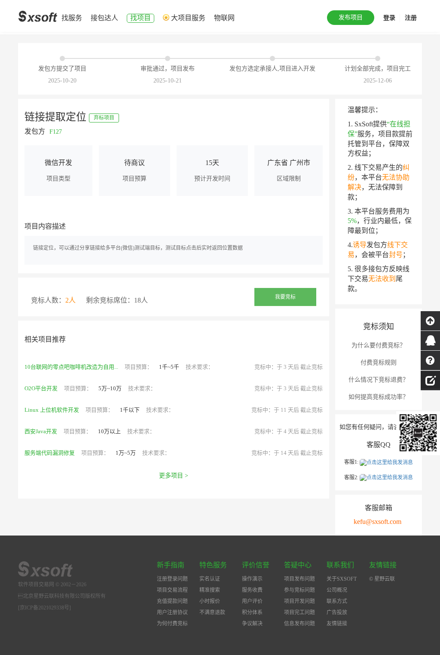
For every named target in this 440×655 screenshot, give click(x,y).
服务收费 (252, 590)
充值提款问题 (172, 601)
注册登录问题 (172, 579)
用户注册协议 (172, 612)
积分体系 (252, 612)
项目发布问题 (299, 579)
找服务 (71, 17)
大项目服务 (188, 17)
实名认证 (209, 579)
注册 (411, 18)
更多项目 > (173, 475)
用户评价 (252, 601)
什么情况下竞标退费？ (378, 379)
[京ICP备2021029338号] (44, 608)
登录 (389, 18)
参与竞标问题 (299, 590)
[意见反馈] (430, 379)
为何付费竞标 (172, 624)
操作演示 (252, 579)
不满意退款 (212, 612)
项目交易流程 (172, 590)
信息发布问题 (299, 624)
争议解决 (252, 624)
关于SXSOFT (342, 579)
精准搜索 (209, 590)
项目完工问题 (299, 612)
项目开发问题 (299, 601)
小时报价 (209, 601)
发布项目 (351, 17)
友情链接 (337, 624)
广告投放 (337, 612)
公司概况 (337, 590)
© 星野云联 (382, 579)
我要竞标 (285, 297)
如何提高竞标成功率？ (378, 397)
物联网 (224, 17)
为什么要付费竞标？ (378, 345)
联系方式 (337, 601)
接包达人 (104, 17)
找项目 (140, 17)
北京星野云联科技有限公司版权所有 (62, 596)
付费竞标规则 (379, 362)
